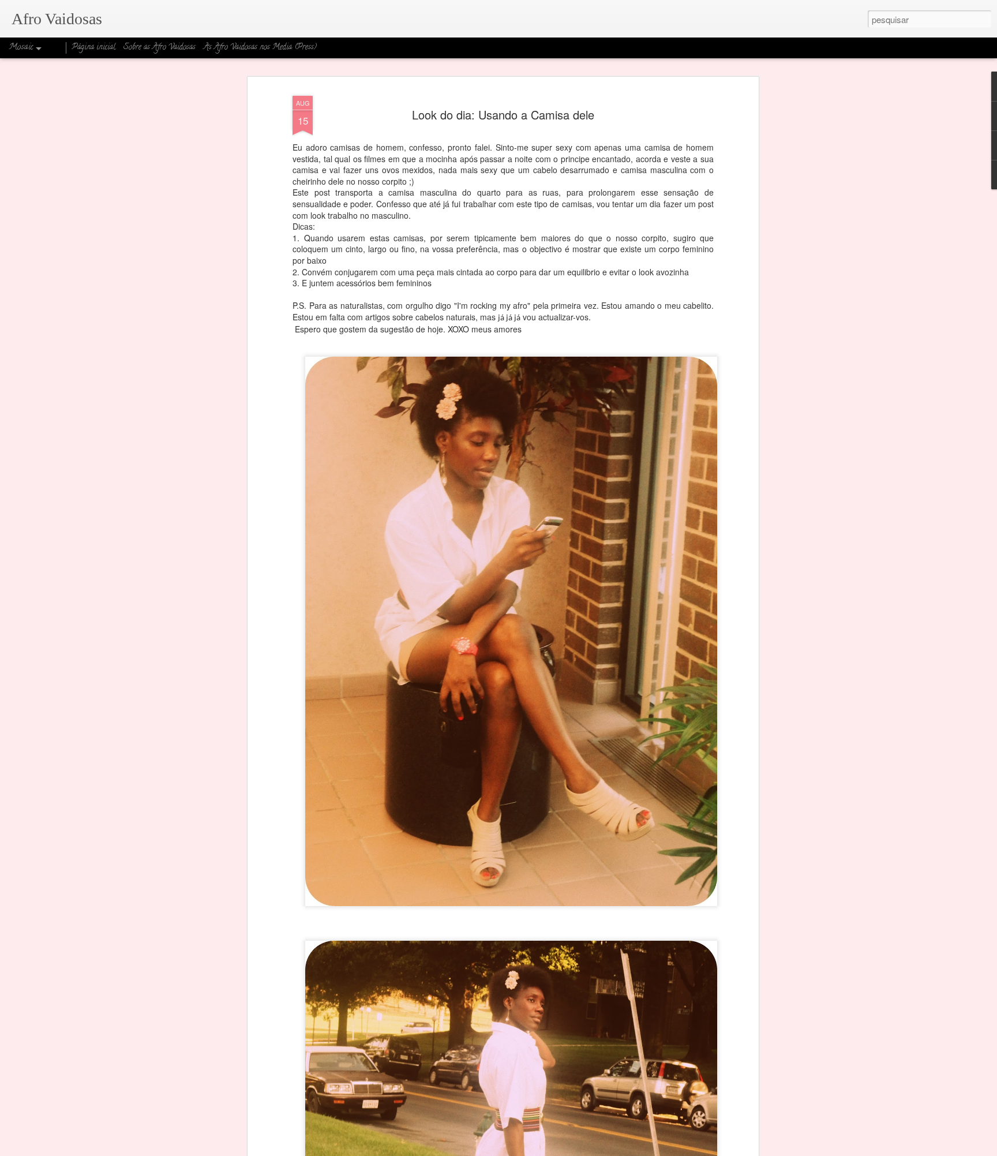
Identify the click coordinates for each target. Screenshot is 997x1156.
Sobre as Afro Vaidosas (159, 48)
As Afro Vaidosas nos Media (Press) (260, 48)
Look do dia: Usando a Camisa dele (503, 114)
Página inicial (93, 48)
